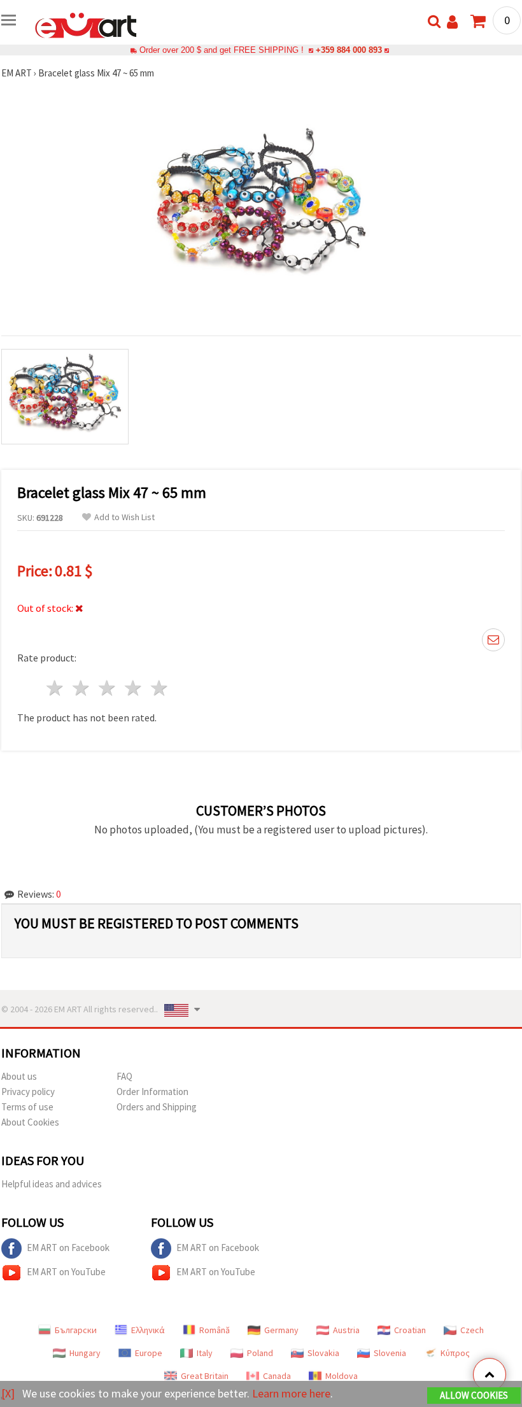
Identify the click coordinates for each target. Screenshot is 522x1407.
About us (19, 1076)
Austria (346, 1330)
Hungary (85, 1353)
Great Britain (205, 1376)
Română (214, 1330)
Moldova (341, 1376)
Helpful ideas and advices (51, 1184)
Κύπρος (455, 1353)
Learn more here (291, 1393)
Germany (281, 1330)
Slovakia (323, 1353)
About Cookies (30, 1122)
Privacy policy (28, 1091)
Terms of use (27, 1107)
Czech (472, 1330)
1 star (56, 688)
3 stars (108, 688)
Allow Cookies (474, 1395)
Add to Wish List (124, 517)
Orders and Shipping (156, 1107)
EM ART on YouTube (66, 1272)
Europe (148, 1353)
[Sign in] (452, 22)
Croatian (410, 1330)
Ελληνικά (148, 1330)
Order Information (152, 1091)
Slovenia (390, 1353)
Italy (205, 1353)
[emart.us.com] (86, 24)
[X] (8, 1393)
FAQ (124, 1076)
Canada (277, 1376)
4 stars (133, 688)
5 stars (159, 688)
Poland (260, 1353)
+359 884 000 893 (349, 50)
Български (76, 1330)
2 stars (82, 688)
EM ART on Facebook (68, 1247)
